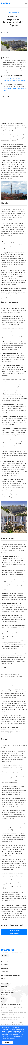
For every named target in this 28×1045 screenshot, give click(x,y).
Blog (2, 1002)
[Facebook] (1, 961)
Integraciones (4, 994)
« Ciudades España (14, 12)
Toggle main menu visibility (26, 3)
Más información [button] (11, 1038)
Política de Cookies (18, 1007)
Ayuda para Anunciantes (7, 992)
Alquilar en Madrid (14, 934)
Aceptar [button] (7, 1042)
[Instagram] (5, 961)
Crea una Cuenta (5, 981)
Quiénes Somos (5, 971)
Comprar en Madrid (14, 930)
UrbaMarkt (6, 3)
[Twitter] (8, 961)
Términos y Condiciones (6, 1007)
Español (5, 955)
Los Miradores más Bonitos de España (11, 1004)
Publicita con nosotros (7, 979)
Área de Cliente (5, 983)
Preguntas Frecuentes (7, 990)
